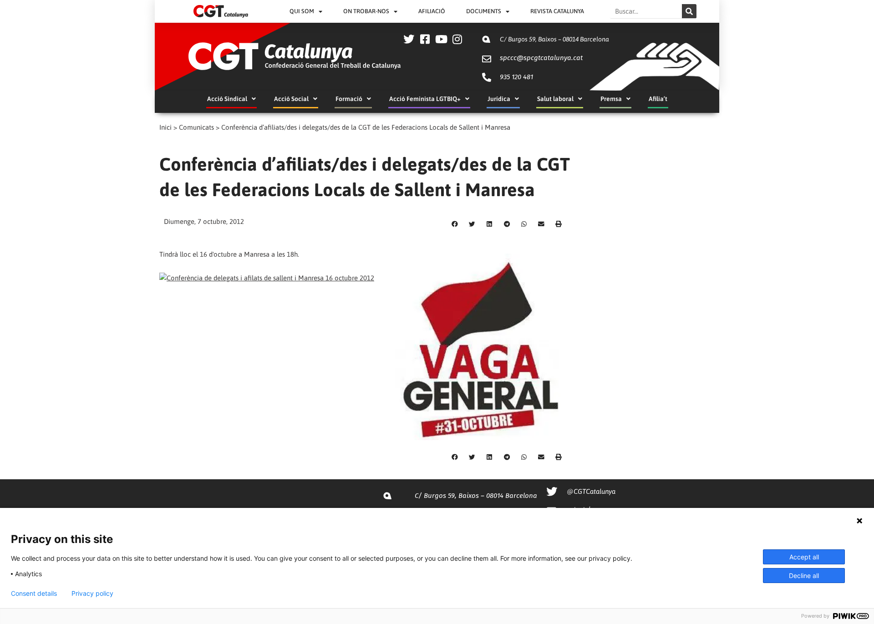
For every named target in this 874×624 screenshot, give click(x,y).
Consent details (34, 593)
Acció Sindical (227, 98)
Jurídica (499, 98)
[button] (455, 224)
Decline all (804, 575)
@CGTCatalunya (591, 491)
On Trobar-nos (366, 11)
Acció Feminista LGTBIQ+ (425, 98)
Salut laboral (555, 98)
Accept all (804, 557)
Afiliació (431, 11)
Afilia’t (658, 98)
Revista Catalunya (557, 11)
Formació (348, 98)
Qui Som (302, 11)
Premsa (611, 98)
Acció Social (291, 98)
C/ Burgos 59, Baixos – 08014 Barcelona (554, 39)
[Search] (689, 11)
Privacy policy (92, 593)
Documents (483, 11)
